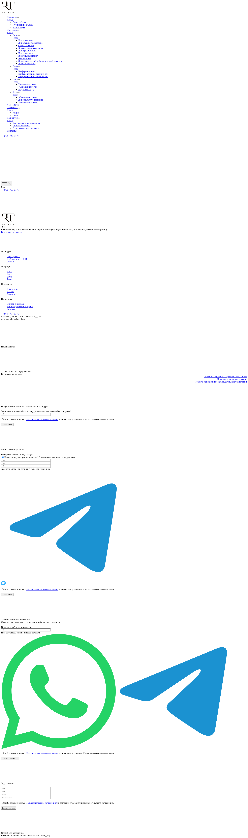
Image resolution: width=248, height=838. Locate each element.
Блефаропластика (26, 71)
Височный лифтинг (28, 56)
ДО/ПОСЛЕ (13, 105)
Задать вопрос (8, 808)
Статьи (10, 261)
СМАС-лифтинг (26, 45)
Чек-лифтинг (24, 58)
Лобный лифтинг (26, 63)
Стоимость (12, 107)
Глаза (15, 66)
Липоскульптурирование (30, 100)
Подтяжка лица (25, 40)
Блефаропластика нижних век (33, 76)
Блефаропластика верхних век (33, 74)
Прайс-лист (12, 289)
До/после (11, 294)
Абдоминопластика (27, 97)
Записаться (7, 425)
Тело (15, 92)
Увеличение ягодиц (27, 102)
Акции (16, 112)
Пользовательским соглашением (42, 419)
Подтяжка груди (26, 89)
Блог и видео (19, 27)
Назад (10, 19)
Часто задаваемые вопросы (26, 128)
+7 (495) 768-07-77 (10, 135)
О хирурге (12, 17)
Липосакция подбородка (30, 43)
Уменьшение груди (27, 87)
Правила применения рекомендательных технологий (221, 382)
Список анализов (21, 125)
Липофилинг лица (27, 50)
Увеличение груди (27, 84)
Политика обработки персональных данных (225, 376)
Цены (15, 115)
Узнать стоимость (10, 758)
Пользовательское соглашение (232, 379)
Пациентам (12, 118)
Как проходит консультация (26, 123)
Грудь (15, 79)
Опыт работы (19, 22)
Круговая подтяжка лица (30, 48)
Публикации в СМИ (23, 25)
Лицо (15, 35)
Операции (12, 30)
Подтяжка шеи (25, 53)
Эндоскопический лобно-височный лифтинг (40, 61)
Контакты (12, 131)
